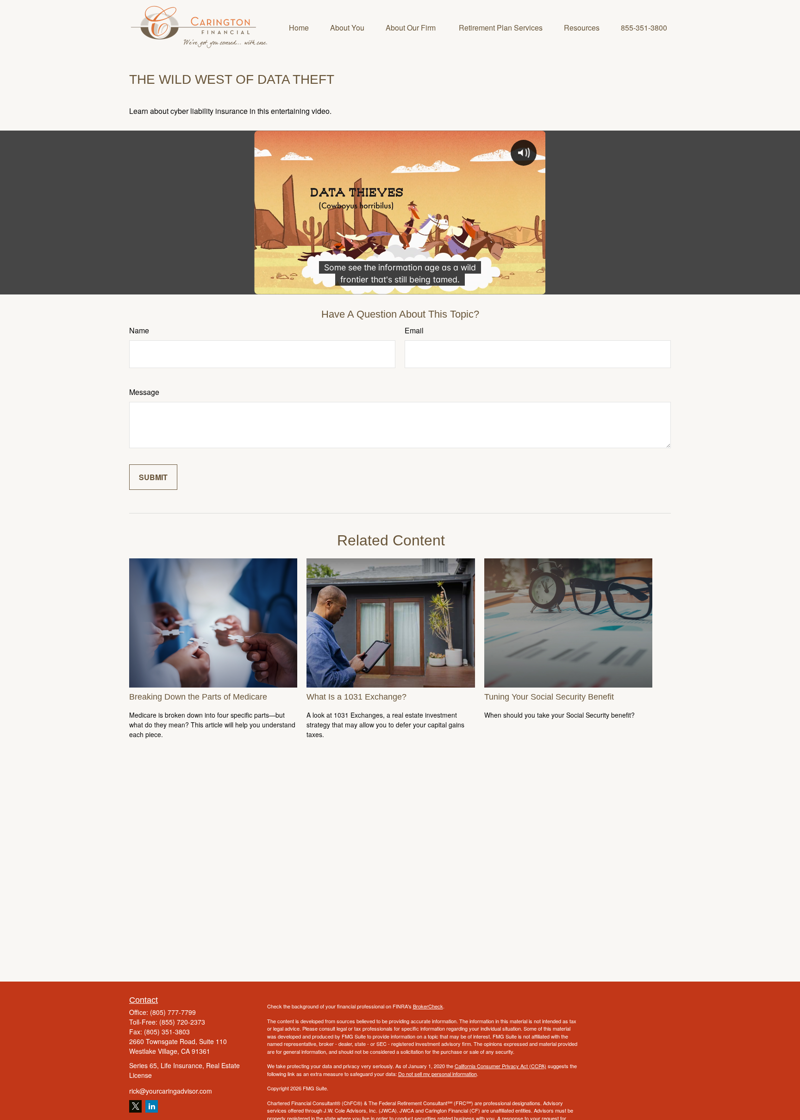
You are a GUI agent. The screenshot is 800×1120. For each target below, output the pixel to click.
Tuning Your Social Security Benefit (549, 696)
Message (144, 392)
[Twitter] (135, 1106)
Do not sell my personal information (437, 1073)
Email (414, 330)
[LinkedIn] (151, 1106)
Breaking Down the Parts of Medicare (198, 696)
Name (139, 330)
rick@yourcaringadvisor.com (170, 1090)
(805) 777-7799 (173, 1012)
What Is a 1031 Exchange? (356, 696)
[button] (298, 26)
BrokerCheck (428, 1006)
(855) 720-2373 (182, 1021)
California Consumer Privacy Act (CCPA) (500, 1066)
